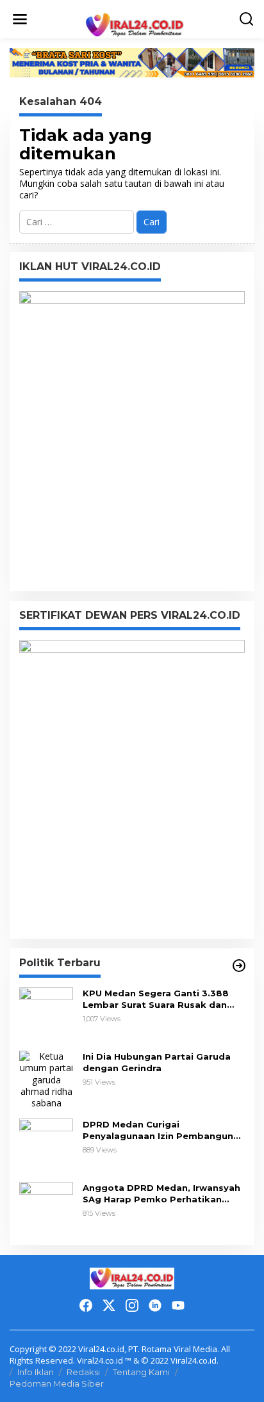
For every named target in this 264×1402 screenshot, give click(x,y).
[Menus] (20, 19)
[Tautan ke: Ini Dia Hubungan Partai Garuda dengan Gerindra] (46, 1079)
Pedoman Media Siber (57, 1383)
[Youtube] (178, 1305)
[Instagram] (132, 1305)
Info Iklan (35, 1372)
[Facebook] (86, 1305)
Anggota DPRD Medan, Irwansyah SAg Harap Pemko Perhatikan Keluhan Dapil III (161, 1194)
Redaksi (83, 1372)
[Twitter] (109, 1305)
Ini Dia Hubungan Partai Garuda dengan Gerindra (157, 1062)
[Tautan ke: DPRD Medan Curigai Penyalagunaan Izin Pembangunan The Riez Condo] (46, 1144)
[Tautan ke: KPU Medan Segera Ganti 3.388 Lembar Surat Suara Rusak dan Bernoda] (46, 1013)
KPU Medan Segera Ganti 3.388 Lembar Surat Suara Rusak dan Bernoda (156, 999)
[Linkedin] (155, 1305)
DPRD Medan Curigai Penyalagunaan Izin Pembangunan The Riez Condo (164, 1130)
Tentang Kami (141, 1372)
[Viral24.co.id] (134, 25)
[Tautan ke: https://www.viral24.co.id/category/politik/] (239, 965)
